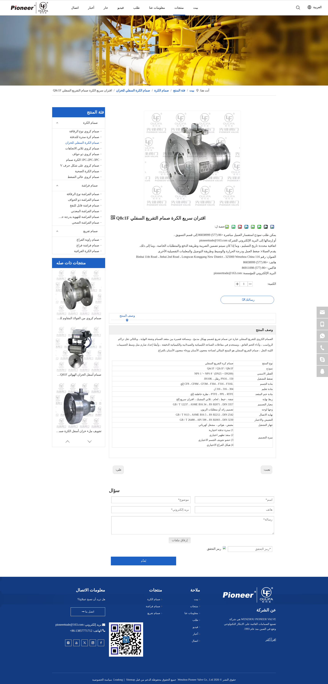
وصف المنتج (127, 315)
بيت (195, 7)
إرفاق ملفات (180, 540)
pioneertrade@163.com (69, 624)
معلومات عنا (157, 7)
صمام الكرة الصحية (87, 171)
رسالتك (250, 299)
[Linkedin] (93, 643)
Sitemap (130, 679)
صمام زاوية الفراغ (88, 239)
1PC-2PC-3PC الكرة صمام (82, 159)
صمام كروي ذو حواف (85, 154)
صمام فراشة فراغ (87, 245)
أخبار (91, 7)
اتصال (75, 7)
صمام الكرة (90, 122)
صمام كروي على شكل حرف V (79, 165)
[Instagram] (68, 643)
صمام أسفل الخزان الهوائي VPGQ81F (78, 374)
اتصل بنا (89, 611)
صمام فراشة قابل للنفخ (84, 205)
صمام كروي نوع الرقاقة (84, 131)
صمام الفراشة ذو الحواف (83, 199)
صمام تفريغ (90, 231)
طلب (136, 7)
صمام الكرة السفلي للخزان (82, 142)
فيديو (120, 7)
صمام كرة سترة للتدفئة (84, 137)
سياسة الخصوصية (102, 679)
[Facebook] (101, 643)
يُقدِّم (143, 560)
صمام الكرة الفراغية (86, 251)
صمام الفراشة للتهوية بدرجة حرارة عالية (77, 216)
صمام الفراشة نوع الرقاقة (83, 194)
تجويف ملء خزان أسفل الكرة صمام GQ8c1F (78, 431)
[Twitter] (84, 643)
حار (106, 7)
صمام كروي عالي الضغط (83, 177)
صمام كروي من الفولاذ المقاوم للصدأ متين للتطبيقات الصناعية (78, 318)
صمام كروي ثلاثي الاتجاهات (82, 148)
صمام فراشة (90, 185)
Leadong (118, 679)
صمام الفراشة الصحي (85, 222)
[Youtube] (76, 643)
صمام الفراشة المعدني (85, 211)
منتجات (179, 7)
